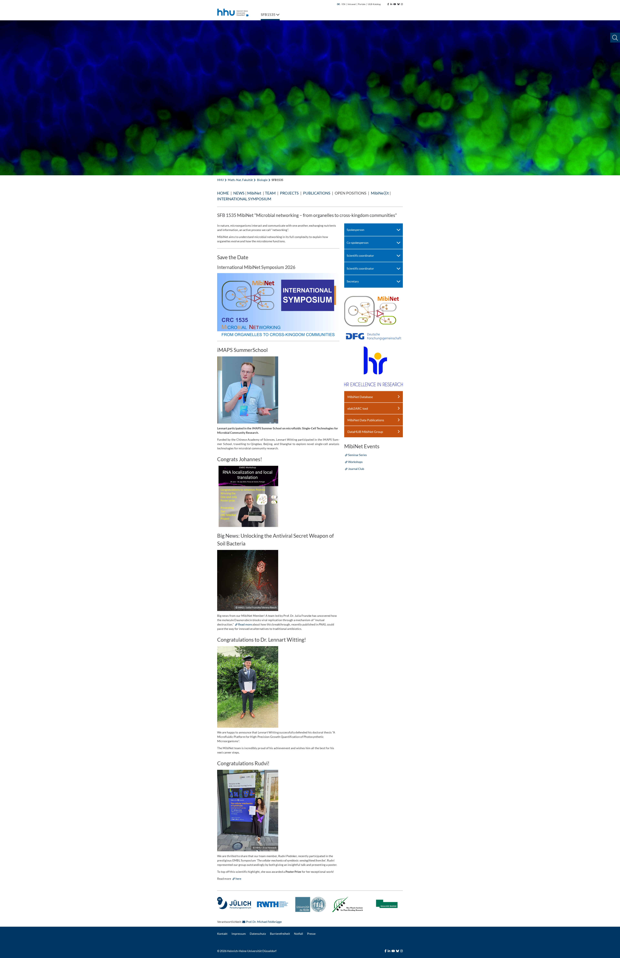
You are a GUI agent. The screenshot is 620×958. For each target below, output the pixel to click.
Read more (245, 624)
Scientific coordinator (360, 255)
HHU (220, 180)
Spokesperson (355, 229)
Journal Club (356, 469)
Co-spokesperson (357, 242)
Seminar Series (357, 455)
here (238, 878)
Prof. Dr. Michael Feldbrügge (264, 921)
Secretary (353, 281)
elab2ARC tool (357, 408)
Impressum (239, 933)
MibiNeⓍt (380, 193)
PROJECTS (289, 193)
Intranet (352, 4)
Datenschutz (258, 933)
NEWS (238, 193)
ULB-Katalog (374, 4)
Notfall (298, 933)
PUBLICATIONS (316, 193)
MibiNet (254, 193)
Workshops (355, 462)
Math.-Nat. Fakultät (240, 180)
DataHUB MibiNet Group (365, 432)
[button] (615, 38)
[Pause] (219, 898)
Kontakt (222, 933)
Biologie (262, 180)
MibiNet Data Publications (365, 420)
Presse (311, 933)
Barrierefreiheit (280, 933)
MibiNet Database (360, 397)
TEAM (270, 193)
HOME (223, 193)
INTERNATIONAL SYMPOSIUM (244, 198)
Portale (361, 4)
